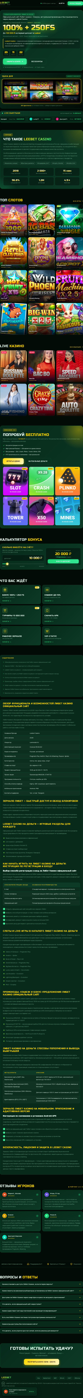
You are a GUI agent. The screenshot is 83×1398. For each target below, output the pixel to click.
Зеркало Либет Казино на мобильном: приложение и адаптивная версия (28, 689)
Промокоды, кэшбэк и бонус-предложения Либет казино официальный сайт (29, 681)
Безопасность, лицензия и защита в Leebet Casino (21, 693)
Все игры (77, 201)
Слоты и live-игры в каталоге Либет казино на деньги (22, 677)
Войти (61, 3)
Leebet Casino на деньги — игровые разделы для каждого (23, 670)
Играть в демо (13, 461)
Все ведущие (75, 347)
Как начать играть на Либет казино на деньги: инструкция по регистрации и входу (32, 674)
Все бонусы (37, 61)
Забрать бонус (14, 61)
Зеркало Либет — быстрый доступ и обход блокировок (22, 666)
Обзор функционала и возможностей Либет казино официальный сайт (28, 662)
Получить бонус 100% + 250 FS (41, 1362)
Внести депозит (63, 561)
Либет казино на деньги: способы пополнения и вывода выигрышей (27, 685)
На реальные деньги (37, 461)
